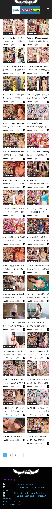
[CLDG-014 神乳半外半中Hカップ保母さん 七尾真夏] (38, 425)
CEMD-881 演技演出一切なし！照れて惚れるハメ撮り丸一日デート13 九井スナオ (38, 212)
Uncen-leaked (32, 33)
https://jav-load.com (11, 501)
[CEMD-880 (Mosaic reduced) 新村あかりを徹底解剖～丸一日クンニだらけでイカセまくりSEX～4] (38, 140)
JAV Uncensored (32, 290)
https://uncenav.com (12, 504)
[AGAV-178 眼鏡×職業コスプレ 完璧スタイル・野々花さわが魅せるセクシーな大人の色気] (14, 254)
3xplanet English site (25, 485)
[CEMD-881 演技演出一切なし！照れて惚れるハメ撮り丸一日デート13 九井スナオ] (38, 197)
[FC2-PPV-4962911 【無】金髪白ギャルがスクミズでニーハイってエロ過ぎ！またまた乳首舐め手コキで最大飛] (14, 311)
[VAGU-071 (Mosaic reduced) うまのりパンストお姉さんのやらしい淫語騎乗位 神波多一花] (14, 55)
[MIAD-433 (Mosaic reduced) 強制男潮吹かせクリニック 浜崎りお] (14, 283)
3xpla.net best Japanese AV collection (30, 493)
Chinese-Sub (31, 62)
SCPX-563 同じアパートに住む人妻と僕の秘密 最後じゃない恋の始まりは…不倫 (37, 183)
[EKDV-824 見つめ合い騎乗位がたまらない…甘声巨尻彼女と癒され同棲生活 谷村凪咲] (14, 197)
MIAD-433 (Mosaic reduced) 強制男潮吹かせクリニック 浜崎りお (13, 297)
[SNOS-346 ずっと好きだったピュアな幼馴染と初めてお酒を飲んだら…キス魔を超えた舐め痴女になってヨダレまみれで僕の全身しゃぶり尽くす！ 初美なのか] (14, 397)
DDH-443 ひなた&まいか (12, 436)
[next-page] (21, 455)
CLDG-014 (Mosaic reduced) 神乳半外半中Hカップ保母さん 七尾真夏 (14, 155)
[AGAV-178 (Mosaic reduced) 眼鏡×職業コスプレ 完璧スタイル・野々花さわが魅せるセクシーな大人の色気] (14, 169)
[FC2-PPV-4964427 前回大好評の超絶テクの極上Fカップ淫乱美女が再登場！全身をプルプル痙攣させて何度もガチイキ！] (38, 283)
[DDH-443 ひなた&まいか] (14, 425)
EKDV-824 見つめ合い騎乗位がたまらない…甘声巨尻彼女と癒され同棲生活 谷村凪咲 (14, 212)
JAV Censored (8, 90)
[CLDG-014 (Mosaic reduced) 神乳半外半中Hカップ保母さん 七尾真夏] (14, 140)
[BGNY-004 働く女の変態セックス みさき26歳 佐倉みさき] (38, 226)
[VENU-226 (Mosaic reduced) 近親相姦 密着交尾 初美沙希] (38, 27)
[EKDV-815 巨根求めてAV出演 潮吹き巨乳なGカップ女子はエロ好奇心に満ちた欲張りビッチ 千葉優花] (38, 83)
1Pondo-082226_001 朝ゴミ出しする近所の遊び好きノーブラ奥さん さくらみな (38, 326)
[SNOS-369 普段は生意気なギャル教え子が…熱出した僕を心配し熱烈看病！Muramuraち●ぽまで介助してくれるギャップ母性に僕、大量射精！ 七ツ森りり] (38, 368)
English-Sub (7, 33)
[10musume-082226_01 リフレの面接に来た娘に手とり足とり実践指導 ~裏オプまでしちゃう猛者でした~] (14, 340)
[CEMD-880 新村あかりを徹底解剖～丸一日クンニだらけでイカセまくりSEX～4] (14, 226)
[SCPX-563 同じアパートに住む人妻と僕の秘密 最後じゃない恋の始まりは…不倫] (38, 169)
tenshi (5, 45)
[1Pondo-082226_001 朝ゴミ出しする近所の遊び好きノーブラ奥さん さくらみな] (38, 311)
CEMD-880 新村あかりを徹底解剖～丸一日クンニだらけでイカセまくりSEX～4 (14, 240)
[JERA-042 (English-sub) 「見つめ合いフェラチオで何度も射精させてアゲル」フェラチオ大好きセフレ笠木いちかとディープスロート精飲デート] (38, 340)
